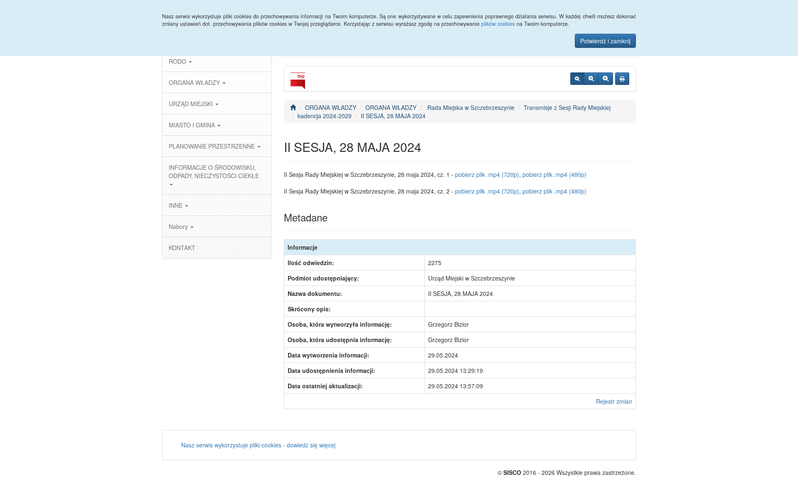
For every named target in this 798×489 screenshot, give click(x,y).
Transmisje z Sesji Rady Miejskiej (567, 107)
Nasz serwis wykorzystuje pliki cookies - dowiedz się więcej (258, 445)
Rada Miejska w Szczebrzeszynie (470, 107)
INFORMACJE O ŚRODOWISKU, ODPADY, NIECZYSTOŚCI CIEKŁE (214, 171)
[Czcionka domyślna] (577, 78)
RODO (178, 61)
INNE (176, 205)
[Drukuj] (622, 78)
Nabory (179, 226)
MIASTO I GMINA (193, 125)
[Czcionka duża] (605, 78)
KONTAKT (182, 247)
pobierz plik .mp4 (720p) (487, 174)
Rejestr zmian (614, 401)
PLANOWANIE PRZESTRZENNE (212, 146)
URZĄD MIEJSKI (191, 103)
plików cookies (498, 23)
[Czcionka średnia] (591, 78)
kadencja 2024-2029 (325, 116)
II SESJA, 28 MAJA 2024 (393, 116)
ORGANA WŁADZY (195, 82)
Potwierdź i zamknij (605, 41)
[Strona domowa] (293, 107)
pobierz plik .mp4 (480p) (554, 174)
